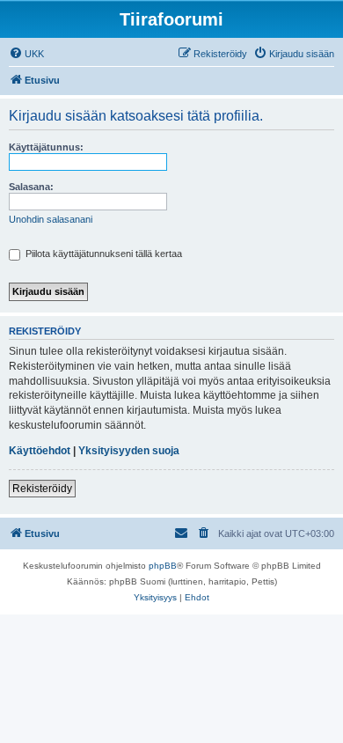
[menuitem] (26, 53)
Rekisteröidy (42, 488)
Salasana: (31, 186)
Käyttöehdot (39, 451)
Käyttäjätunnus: (46, 147)
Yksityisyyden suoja (128, 451)
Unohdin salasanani (50, 219)
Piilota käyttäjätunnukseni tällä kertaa (102, 253)
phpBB (163, 565)
